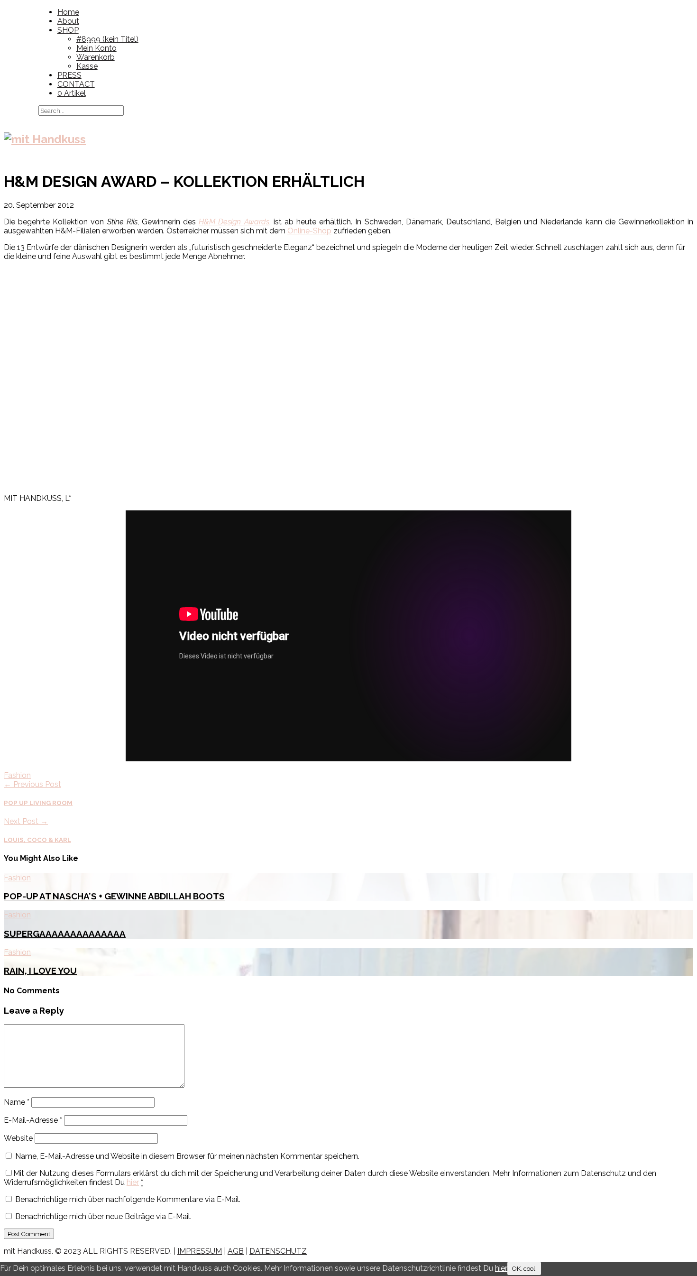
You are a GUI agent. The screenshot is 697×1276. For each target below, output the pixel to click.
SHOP (68, 30)
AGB (236, 1251)
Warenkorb (95, 57)
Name (16, 1102)
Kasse (87, 66)
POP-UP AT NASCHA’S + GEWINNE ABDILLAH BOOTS (114, 896)
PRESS (69, 75)
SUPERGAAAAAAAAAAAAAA (65, 933)
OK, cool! (524, 1268)
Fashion (17, 775)
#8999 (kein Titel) (107, 39)
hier (133, 1182)
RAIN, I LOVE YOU (40, 970)
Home (68, 12)
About (68, 21)
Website (18, 1138)
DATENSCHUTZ (278, 1251)
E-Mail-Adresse (33, 1120)
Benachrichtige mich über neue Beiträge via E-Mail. (103, 1216)
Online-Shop (309, 230)
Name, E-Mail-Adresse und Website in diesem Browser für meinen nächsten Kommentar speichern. (187, 1156)
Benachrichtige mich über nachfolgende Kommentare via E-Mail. (127, 1199)
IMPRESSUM (199, 1251)
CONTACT (76, 84)
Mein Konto (96, 48)
